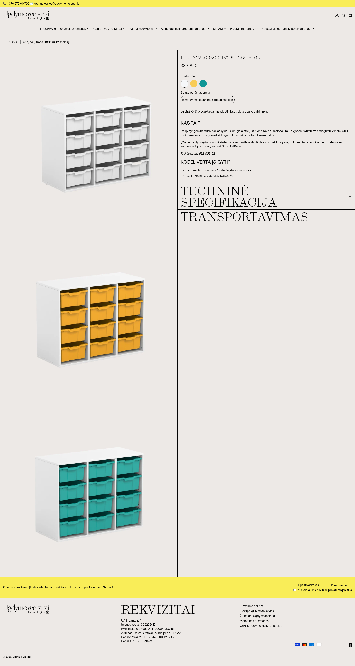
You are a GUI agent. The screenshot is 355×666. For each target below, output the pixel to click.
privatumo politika (340, 590)
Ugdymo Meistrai (22, 656)
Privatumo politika (251, 606)
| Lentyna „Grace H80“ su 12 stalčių (44, 42)
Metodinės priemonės (254, 621)
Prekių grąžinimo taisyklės (257, 611)
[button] (350, 15)
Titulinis (11, 42)
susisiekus (239, 111)
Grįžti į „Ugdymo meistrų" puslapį (261, 626)
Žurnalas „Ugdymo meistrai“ (258, 616)
